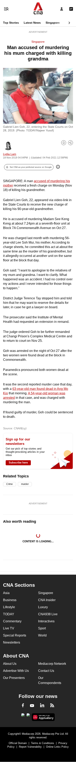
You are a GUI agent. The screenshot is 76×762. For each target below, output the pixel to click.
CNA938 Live (48, 614)
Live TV (8, 628)
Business (9, 600)
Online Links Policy (57, 746)
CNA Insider (47, 600)
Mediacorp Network (52, 663)
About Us (9, 663)
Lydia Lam (9, 154)
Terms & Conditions (42, 743)
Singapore (53, 22)
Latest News (32, 22)
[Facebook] (23, 706)
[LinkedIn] (42, 706)
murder (25, 484)
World (42, 635)
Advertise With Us (16, 670)
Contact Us (46, 670)
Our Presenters (14, 678)
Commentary (12, 621)
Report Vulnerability (30, 746)
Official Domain (18, 743)
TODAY (8, 614)
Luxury (43, 607)
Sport (42, 628)
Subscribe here (18, 462)
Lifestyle (9, 607)
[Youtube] (32, 706)
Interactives (46, 621)
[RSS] (52, 706)
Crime (9, 484)
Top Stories (11, 22)
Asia (6, 593)
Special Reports (14, 635)
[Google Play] (23, 716)
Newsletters (11, 642)
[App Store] (28, 716)
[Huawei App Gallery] (43, 717)
